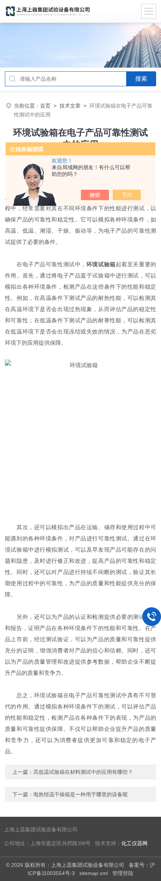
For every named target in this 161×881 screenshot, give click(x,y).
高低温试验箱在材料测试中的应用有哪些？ (83, 772)
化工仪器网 (134, 843)
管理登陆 (122, 873)
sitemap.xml (93, 873)
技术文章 (70, 106)
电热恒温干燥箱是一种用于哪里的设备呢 (80, 794)
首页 (45, 106)
